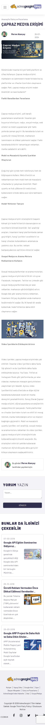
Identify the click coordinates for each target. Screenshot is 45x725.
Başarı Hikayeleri (14, 691)
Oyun (37, 687)
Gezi (27, 694)
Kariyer (8, 687)
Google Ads (28, 687)
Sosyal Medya (37, 694)
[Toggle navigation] (5, 7)
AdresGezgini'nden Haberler (13, 694)
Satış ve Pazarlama (19, 19)
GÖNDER (22, 505)
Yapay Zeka (18, 687)
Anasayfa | (6, 19)
